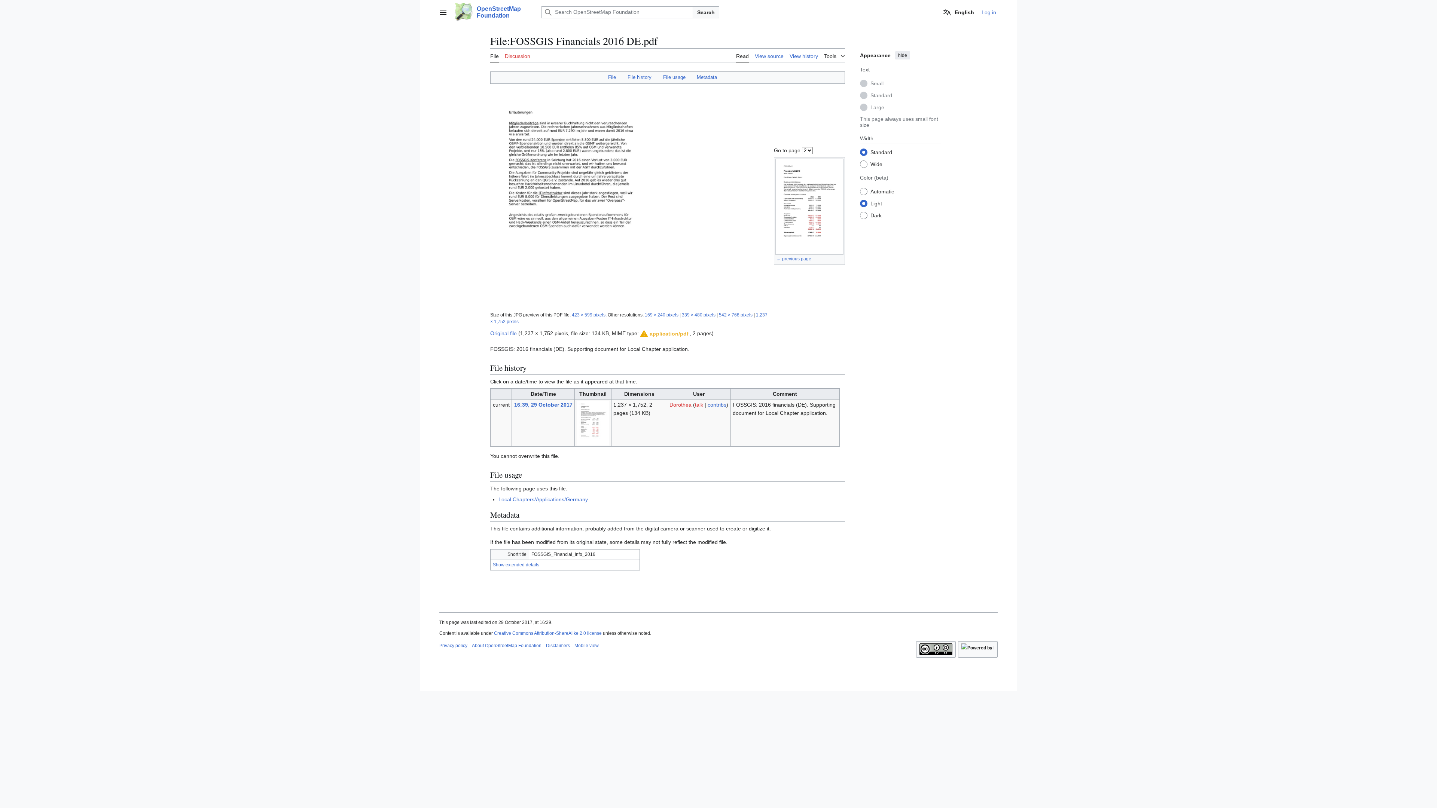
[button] (443, 12)
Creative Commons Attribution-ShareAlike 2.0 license (548, 633)
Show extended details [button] (516, 564)
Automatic (882, 192)
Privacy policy (453, 645)
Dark (876, 215)
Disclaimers (558, 645)
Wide (876, 164)
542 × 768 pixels (736, 314)
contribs (717, 405)
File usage (674, 77)
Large (877, 107)
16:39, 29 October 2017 (543, 405)
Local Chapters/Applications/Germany (543, 499)
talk (699, 405)
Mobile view (586, 645)
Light (876, 203)
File (612, 77)
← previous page (794, 258)
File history (640, 77)
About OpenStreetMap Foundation (506, 645)
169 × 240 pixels (661, 314)
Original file (503, 333)
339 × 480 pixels (699, 314)
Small (877, 83)
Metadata (707, 77)
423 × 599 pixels (588, 314)
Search (706, 12)
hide (902, 55)
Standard (881, 95)
